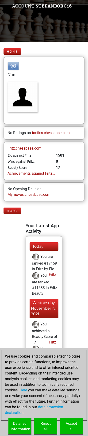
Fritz (52, 274)
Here (23, 390)
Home (12, 51)
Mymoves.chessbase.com (29, 194)
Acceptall (71, 426)
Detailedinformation (20, 426)
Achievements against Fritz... (31, 173)
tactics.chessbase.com (51, 133)
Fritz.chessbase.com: (25, 148)
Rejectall (46, 426)
